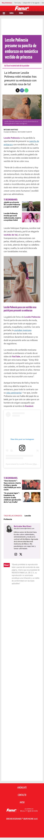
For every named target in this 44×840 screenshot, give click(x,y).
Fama (12, 13)
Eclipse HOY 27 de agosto (31, 3)
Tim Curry (17, 3)
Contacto (22, 795)
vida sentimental (14, 392)
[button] (18, 90)
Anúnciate (22, 787)
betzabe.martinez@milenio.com (24, 529)
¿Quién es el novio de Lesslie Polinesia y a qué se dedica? (12, 204)
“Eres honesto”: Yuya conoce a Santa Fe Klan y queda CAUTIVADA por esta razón (12, 485)
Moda (21, 13)
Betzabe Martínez (11, 130)
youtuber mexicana (22, 330)
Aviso (22, 802)
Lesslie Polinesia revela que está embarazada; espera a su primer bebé (12, 216)
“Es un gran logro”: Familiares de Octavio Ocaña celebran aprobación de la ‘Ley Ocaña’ (12, 497)
